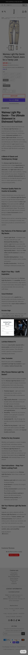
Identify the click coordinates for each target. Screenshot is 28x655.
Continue (7, 332)
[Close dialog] (26, 320)
